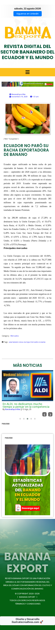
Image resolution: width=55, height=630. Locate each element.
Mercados (15, 336)
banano (16, 342)
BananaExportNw (12, 409)
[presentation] (44, 414)
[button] (20, 418)
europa (27, 342)
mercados (34, 342)
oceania (42, 342)
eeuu (21, 342)
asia (11, 342)
